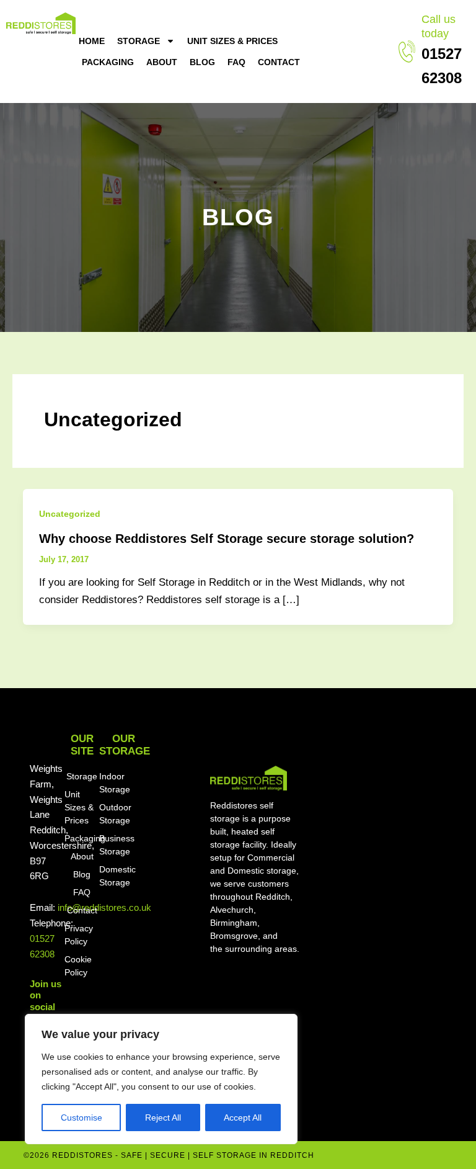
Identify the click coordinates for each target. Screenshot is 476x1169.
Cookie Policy (78, 965)
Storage (138, 41)
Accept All (243, 1117)
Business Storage (116, 844)
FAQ (236, 62)
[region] (161, 1079)
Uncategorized (69, 514)
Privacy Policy (78, 934)
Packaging (108, 62)
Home (92, 41)
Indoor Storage (114, 782)
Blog (202, 62)
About (161, 62)
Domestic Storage (117, 875)
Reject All (163, 1117)
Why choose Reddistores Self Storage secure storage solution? (226, 538)
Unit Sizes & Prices (232, 41)
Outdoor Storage (115, 813)
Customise (81, 1117)
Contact (279, 62)
